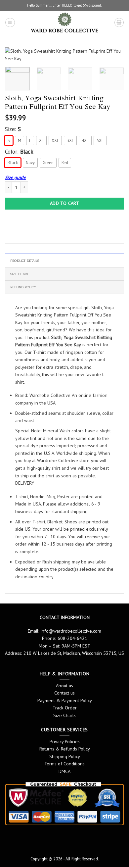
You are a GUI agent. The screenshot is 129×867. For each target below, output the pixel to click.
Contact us (64, 693)
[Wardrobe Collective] (64, 22)
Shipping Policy (64, 756)
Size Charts (64, 715)
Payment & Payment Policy (64, 700)
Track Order (65, 708)
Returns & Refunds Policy (64, 749)
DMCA (64, 771)
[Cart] (119, 22)
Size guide (15, 177)
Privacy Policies (65, 742)
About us (64, 686)
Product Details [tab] (24, 260)
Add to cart (64, 203)
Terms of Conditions (64, 764)
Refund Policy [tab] (23, 287)
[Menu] (10, 22)
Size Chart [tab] (19, 273)
